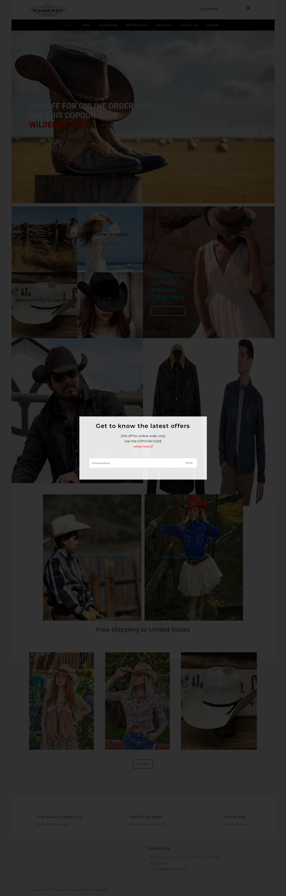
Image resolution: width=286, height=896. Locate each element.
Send (188, 463)
